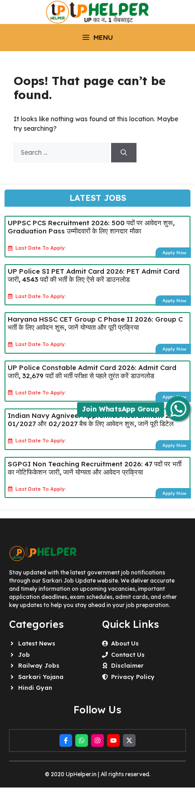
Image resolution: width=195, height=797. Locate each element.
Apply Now (174, 253)
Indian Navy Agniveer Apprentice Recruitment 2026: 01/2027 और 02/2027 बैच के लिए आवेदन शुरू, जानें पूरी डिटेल (96, 419)
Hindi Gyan (35, 687)
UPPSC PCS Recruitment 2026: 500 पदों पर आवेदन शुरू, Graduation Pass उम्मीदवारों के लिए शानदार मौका (91, 226)
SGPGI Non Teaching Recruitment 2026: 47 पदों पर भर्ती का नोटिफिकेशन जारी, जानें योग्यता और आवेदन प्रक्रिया (94, 468)
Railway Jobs (38, 665)
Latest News (36, 643)
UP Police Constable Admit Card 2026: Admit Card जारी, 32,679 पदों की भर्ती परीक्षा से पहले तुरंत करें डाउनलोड (92, 371)
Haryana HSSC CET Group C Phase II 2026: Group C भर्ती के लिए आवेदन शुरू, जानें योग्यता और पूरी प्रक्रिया (95, 323)
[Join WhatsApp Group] (178, 408)
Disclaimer (127, 665)
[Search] (123, 152)
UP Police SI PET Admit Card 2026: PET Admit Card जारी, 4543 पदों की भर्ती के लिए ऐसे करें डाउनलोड (94, 275)
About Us (125, 643)
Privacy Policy (133, 676)
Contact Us (128, 654)
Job (24, 654)
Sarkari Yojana (40, 676)
